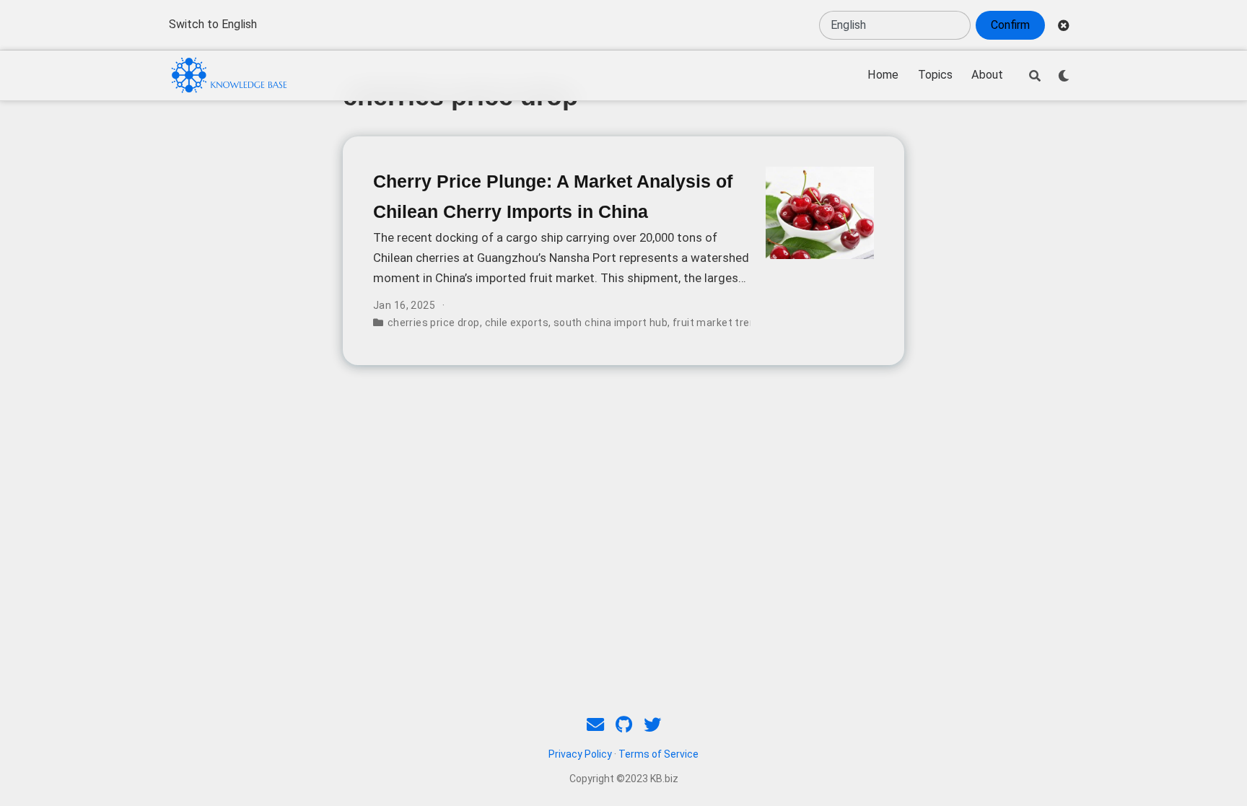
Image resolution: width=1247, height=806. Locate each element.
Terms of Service (658, 754)
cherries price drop (434, 322)
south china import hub (611, 322)
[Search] (1034, 75)
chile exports (516, 322)
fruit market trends (720, 322)
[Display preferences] (1063, 75)
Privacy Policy (580, 754)
